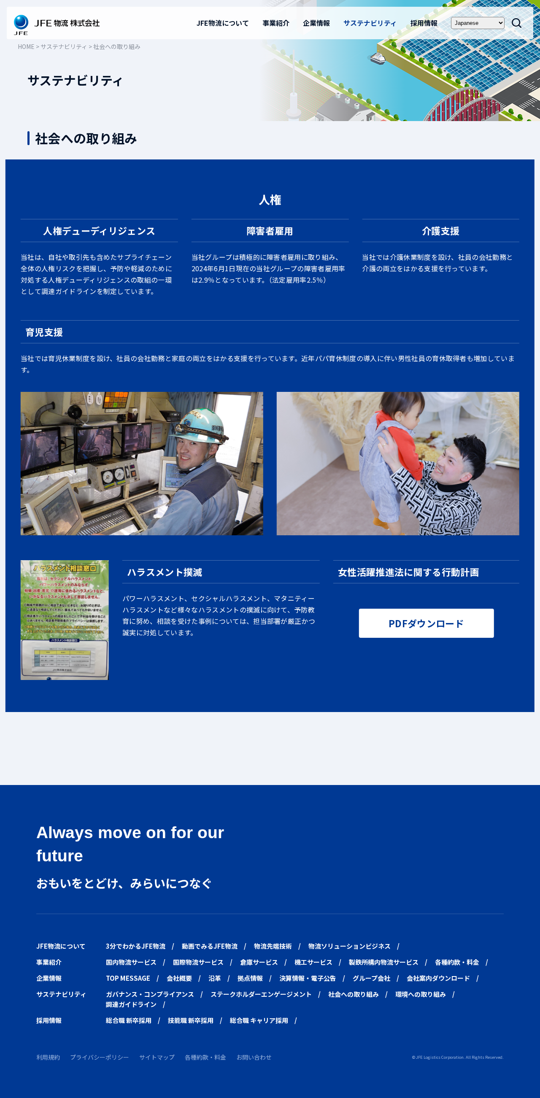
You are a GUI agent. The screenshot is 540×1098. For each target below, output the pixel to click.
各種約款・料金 (457, 962)
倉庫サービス (259, 962)
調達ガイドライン (131, 1004)
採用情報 (423, 23)
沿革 (214, 978)
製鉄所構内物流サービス (383, 962)
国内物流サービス (131, 962)
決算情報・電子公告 (307, 978)
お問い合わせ (254, 1057)
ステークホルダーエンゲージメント (261, 994)
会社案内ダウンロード (438, 978)
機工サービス (313, 962)
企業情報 (316, 23)
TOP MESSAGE (128, 978)
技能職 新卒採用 (190, 1020)
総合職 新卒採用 (128, 1020)
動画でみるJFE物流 (210, 946)
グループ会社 (371, 978)
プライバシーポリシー (99, 1057)
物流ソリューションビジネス (349, 946)
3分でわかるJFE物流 (135, 946)
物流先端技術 (273, 946)
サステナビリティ (370, 23)
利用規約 (48, 1057)
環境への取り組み (420, 994)
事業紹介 (275, 23)
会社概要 (179, 978)
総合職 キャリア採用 (259, 1020)
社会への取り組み (353, 994)
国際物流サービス (198, 962)
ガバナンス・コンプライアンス (150, 994)
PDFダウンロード (426, 623)
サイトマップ (157, 1057)
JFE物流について (223, 23)
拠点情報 (250, 978)
